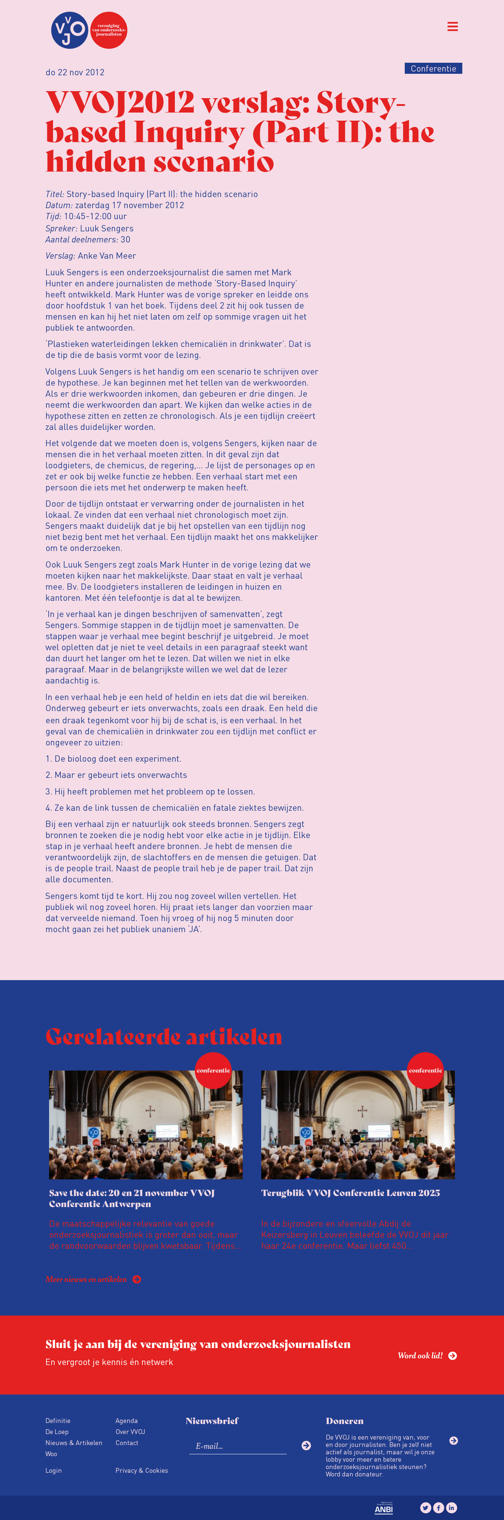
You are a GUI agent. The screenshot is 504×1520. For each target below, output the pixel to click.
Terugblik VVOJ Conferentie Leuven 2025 (350, 1192)
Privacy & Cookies (141, 1470)
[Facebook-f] (438, 1507)
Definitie (57, 1420)
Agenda (126, 1420)
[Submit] (306, 1445)
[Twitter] (425, 1507)
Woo (51, 1453)
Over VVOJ (130, 1431)
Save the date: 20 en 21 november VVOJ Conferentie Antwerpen (132, 1198)
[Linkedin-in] (451, 1507)
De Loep (57, 1431)
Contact (126, 1442)
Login (53, 1470)
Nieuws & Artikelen (74, 1442)
